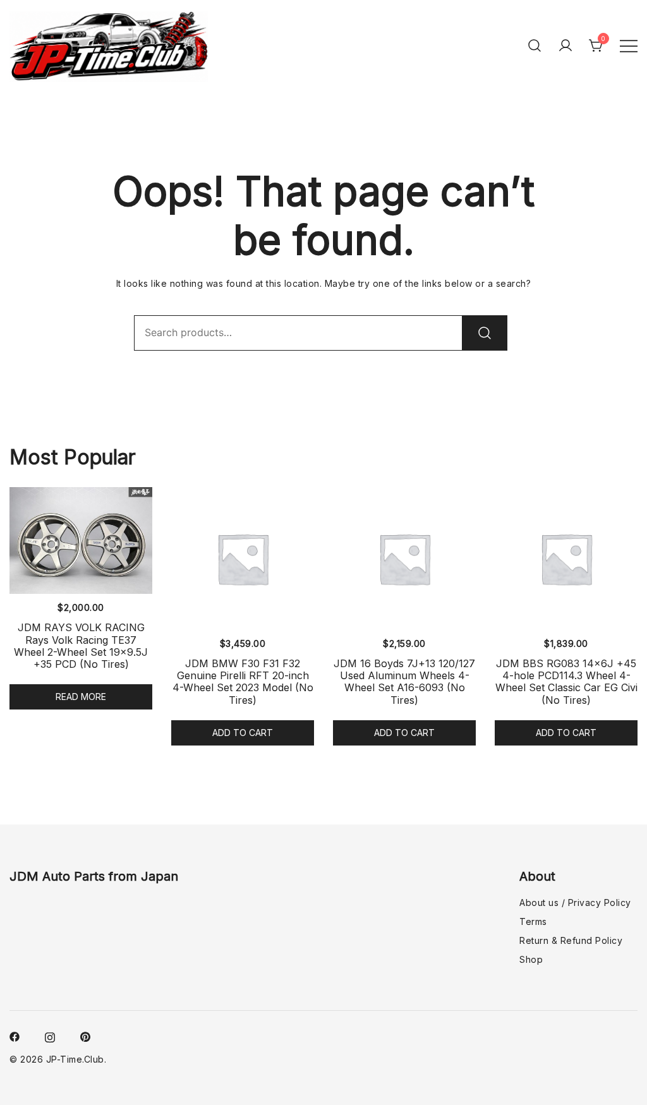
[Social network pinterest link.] (85, 1035)
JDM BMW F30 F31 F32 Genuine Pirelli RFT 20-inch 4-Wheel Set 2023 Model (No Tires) (242, 681)
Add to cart (242, 732)
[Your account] (565, 45)
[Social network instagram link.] (50, 1035)
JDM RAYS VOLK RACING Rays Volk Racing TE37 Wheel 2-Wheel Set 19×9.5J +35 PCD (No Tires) (81, 645)
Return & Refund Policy (570, 940)
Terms (533, 921)
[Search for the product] (484, 333)
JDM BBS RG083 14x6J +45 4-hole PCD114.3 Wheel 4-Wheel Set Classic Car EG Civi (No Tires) (566, 681)
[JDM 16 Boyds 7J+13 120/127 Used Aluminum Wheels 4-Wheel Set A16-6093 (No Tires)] (404, 558)
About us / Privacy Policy (575, 902)
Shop (531, 959)
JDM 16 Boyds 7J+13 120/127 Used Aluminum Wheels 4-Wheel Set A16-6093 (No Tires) (404, 681)
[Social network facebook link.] (14, 1035)
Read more (81, 696)
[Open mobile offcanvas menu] (629, 45)
